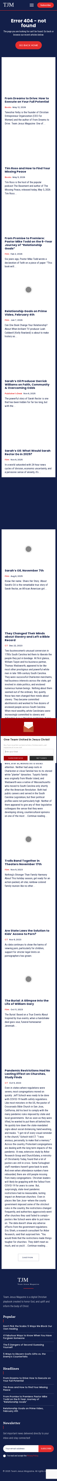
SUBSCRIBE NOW (15, 758)
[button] (28, 739)
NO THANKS (41, 758)
